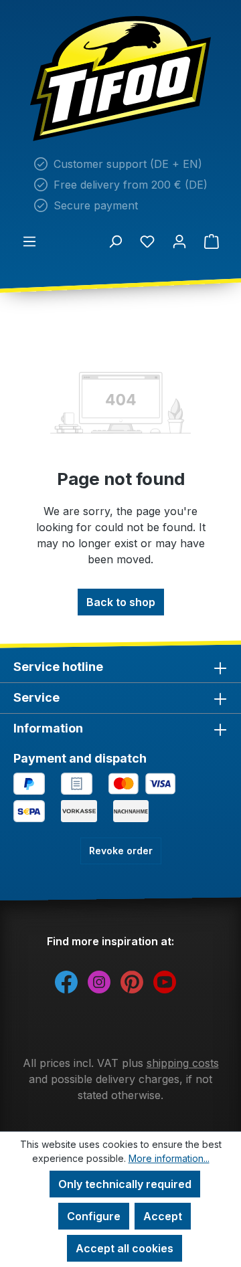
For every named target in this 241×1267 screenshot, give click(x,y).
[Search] (115, 240)
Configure (93, 1216)
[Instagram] (99, 981)
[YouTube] (164, 981)
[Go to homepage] (120, 78)
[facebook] (66, 981)
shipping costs (183, 1063)
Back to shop (120, 602)
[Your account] (179, 240)
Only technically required (124, 1184)
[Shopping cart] (211, 240)
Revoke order (121, 850)
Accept (162, 1216)
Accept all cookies (124, 1248)
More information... (169, 1158)
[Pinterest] (131, 981)
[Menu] (29, 240)
